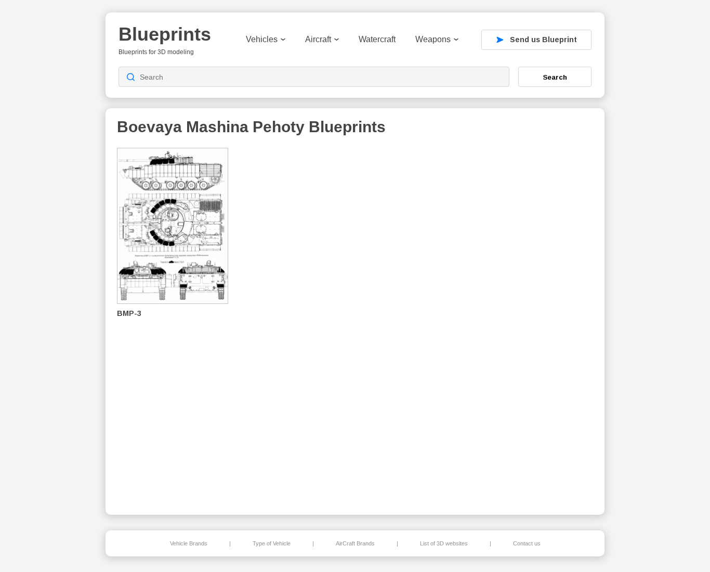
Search (555, 77)
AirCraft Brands (355, 543)
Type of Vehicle (272, 543)
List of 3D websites (444, 543)
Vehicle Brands (188, 543)
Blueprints (165, 34)
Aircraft (318, 39)
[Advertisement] (539, 323)
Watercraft (377, 39)
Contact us (527, 543)
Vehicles (262, 39)
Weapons (433, 39)
